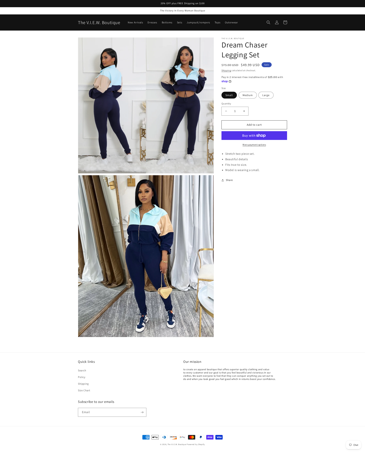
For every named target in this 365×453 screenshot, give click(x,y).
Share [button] (229, 180)
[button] (268, 22)
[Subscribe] (142, 412)
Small (229, 95)
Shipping (226, 70)
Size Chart (84, 390)
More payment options (254, 144)
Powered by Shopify (196, 444)
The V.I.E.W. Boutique (176, 444)
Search (82, 370)
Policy (81, 377)
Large (266, 95)
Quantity (226, 103)
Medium (248, 95)
